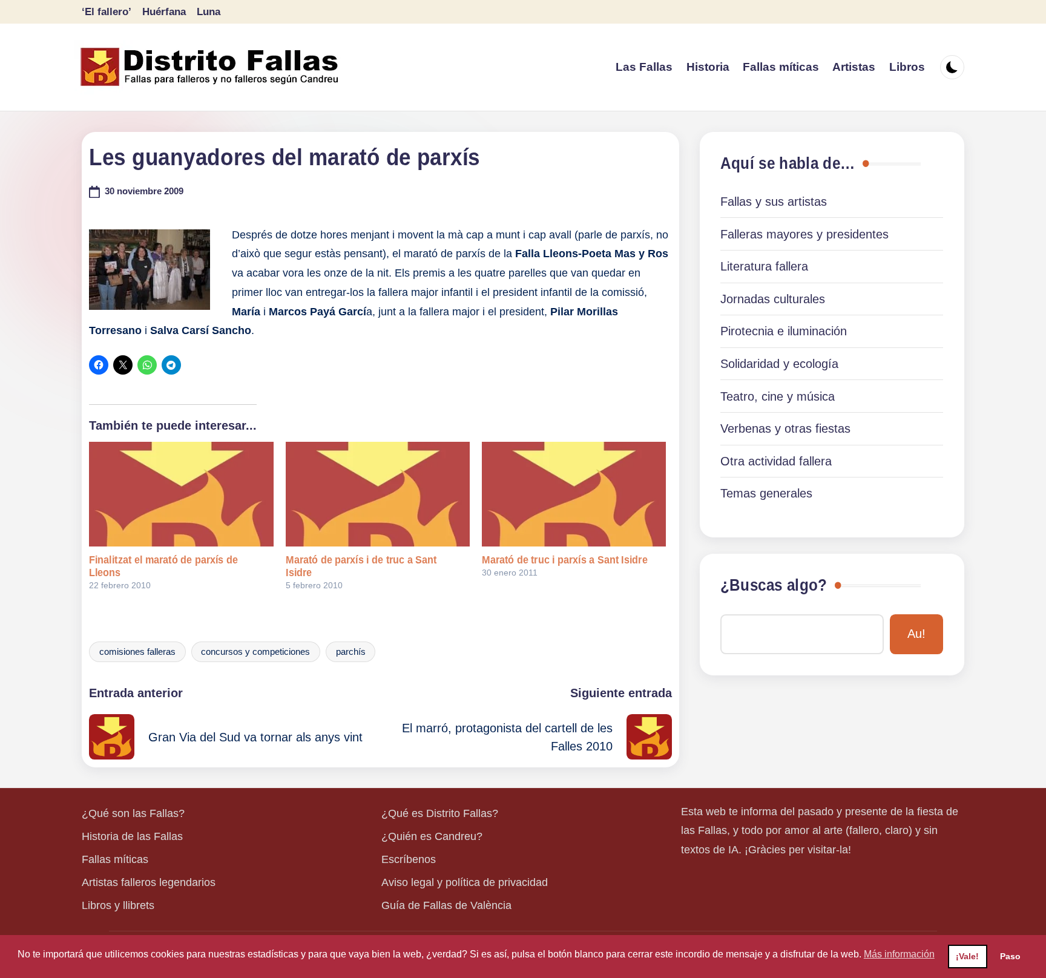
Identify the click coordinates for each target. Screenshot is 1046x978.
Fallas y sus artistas (773, 201)
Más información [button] (899, 954)
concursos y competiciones (255, 652)
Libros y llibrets (118, 905)
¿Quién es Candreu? (431, 836)
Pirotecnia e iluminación (783, 331)
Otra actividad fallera (776, 461)
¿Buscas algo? (773, 585)
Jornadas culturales (772, 299)
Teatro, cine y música (777, 396)
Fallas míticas (115, 859)
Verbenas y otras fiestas (785, 428)
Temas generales (766, 493)
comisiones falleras (137, 652)
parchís (351, 652)
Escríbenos (408, 859)
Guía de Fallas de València (446, 905)
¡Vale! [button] (967, 956)
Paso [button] (1010, 956)
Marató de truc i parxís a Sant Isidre (565, 560)
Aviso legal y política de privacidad (464, 882)
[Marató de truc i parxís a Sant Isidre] (574, 494)
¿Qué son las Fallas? (133, 813)
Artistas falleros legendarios (148, 882)
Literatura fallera (764, 266)
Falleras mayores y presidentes (804, 234)
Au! (916, 633)
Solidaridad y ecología (779, 363)
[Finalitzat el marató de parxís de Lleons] (181, 494)
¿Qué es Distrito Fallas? (439, 813)
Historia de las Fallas (132, 836)
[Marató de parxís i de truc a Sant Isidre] (378, 494)
